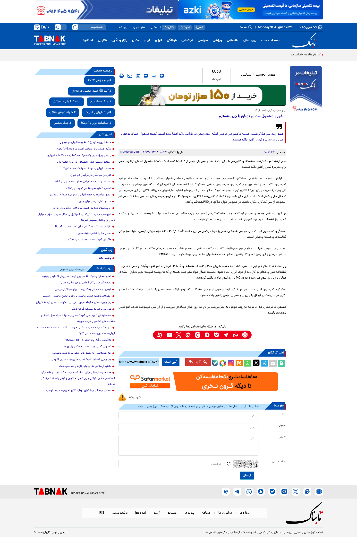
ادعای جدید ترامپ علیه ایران (94, 233)
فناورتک (169, 27)
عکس (136, 40)
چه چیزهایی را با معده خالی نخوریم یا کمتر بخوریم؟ (81, 353)
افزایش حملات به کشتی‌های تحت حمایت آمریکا (83, 227)
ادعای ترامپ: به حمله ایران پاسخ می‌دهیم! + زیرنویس (80, 195)
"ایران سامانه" (42, 532)
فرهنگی (172, 40)
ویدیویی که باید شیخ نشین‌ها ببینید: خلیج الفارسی (81, 360)
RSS (101, 513)
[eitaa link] (188, 335)
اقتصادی (232, 40)
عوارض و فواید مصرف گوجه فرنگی (91, 309)
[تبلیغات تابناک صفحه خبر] (306, 90)
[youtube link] (169, 335)
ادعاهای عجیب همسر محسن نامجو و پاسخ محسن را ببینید (77, 296)
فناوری (102, 40)
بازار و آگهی (119, 40)
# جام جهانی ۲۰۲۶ (99, 80)
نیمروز (199, 27)
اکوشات (185, 27)
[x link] (179, 335)
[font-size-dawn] (146, 75)
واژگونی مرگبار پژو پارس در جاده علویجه (88, 340)
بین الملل (249, 40)
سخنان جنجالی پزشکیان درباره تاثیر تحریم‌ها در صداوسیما (78, 390)
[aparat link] (160, 335)
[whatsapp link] (235, 335)
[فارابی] (202, 95)
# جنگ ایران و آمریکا (98, 112)
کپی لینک (170, 362)
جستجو (172, 513)
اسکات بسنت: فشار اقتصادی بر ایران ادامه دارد (84, 162)
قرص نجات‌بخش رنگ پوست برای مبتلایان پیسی (83, 289)
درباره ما (244, 513)
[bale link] (216, 335)
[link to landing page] (305, 40)
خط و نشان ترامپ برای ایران (95, 201)
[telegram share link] (264, 363)
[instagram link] (198, 335)
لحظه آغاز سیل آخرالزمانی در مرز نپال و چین (86, 283)
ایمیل (282, 425)
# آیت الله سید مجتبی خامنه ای (91, 91)
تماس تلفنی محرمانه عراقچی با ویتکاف (88, 188)
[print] (121, 75)
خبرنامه (206, 513)
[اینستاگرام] (230, 362)
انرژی (158, 40)
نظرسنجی (139, 27)
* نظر (283, 437)
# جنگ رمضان (62, 123)
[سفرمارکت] (202, 381)
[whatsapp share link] (247, 363)
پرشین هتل (104, 258)
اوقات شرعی (120, 513)
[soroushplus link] (207, 335)
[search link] (75, 27)
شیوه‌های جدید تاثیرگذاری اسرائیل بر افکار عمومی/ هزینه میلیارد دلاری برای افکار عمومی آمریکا (76, 217)
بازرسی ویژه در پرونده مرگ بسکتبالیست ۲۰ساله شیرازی (79, 155)
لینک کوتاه (201, 362)
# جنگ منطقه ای (100, 101)
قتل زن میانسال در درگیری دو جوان (90, 175)
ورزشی (217, 40)
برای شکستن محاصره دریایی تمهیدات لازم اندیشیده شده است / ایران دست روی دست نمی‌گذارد (76, 331)
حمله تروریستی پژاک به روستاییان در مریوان (85, 142)
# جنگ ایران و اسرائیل (66, 101)
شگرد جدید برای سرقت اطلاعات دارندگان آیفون (84, 149)
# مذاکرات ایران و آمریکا (96, 123)
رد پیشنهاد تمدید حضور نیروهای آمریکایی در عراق (82, 208)
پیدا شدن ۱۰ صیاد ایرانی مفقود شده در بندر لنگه (83, 182)
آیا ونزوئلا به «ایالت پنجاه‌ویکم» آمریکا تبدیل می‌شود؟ (284, 54)
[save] (138, 76)
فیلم (147, 40)
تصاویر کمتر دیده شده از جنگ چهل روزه (87, 346)
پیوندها (122, 27)
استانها (88, 40)
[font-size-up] (162, 75)
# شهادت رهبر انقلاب (62, 112)
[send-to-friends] (130, 75)
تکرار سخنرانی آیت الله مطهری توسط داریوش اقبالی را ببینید (76, 276)
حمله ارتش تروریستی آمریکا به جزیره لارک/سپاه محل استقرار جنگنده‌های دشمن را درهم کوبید (78, 319)
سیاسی (203, 40)
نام (284, 413)
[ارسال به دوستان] (273, 363)
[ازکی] (250, 9)
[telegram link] (226, 335)
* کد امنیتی (279, 462)
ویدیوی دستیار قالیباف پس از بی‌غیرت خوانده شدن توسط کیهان (73, 302)
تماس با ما (225, 513)
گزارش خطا (134, 397)
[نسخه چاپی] (281, 363)
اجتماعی (187, 40)
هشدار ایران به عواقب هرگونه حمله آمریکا (87, 168)
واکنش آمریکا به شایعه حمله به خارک (89, 240)
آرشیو (154, 27)
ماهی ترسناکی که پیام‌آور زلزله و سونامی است (85, 366)
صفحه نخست (270, 40)
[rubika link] (245, 335)
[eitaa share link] (239, 363)
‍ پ (153, 75)
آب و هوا (140, 513)
